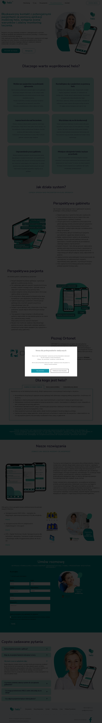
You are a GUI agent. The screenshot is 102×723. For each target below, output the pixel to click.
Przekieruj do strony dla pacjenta (60, 370)
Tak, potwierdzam (40, 370)
